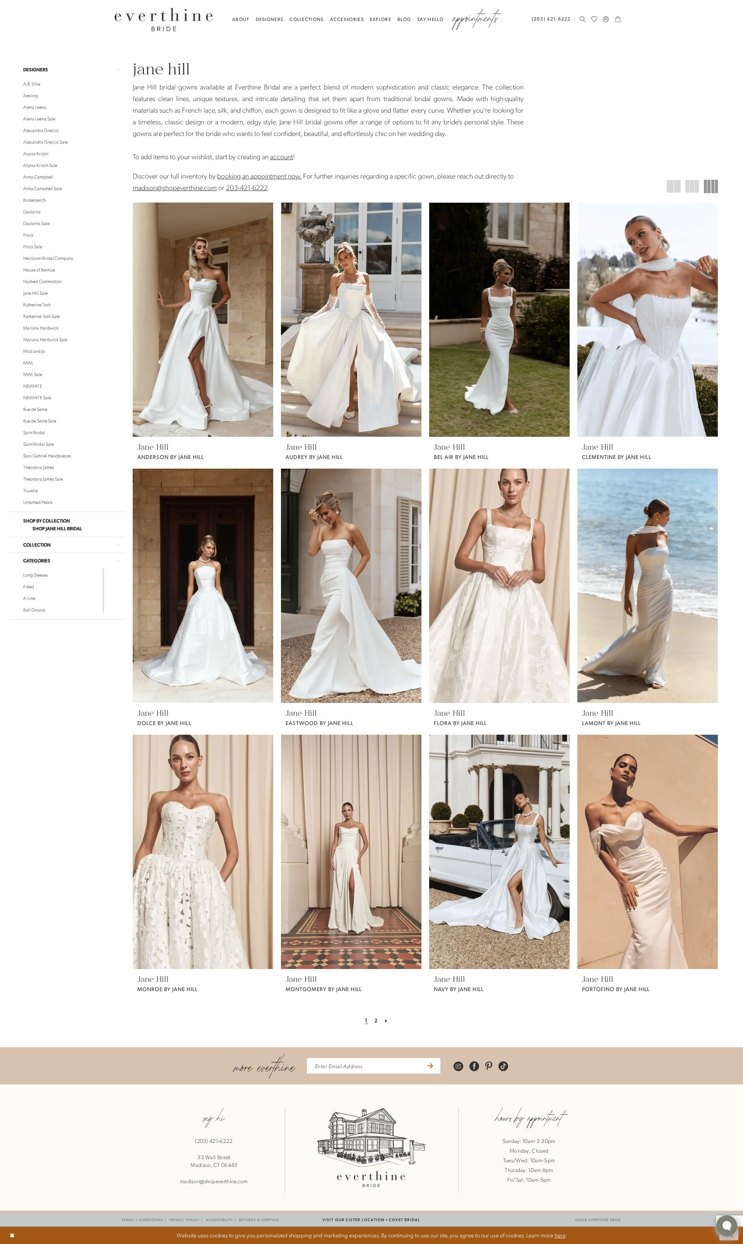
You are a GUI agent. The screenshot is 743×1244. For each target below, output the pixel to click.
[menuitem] (553, 19)
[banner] (164, 19)
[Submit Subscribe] (429, 1066)
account (281, 156)
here (560, 1235)
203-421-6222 (247, 187)
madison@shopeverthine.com (175, 187)
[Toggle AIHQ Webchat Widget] (726, 1225)
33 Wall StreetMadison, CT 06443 (213, 1160)
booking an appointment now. (259, 175)
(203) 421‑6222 (214, 1140)
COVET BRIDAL (404, 1219)
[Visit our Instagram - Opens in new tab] (458, 1066)
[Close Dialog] (12, 1235)
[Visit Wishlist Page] (594, 19)
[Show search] (583, 19)
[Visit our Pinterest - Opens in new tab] (489, 1066)
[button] (606, 19)
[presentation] (203, 320)
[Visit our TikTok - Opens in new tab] (503, 1066)
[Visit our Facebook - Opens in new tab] (474, 1066)
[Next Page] (386, 1020)
